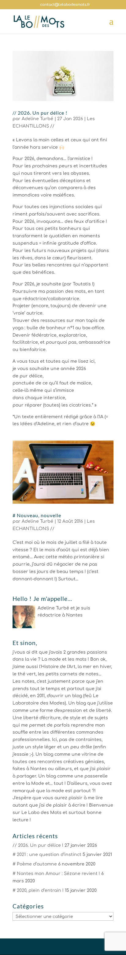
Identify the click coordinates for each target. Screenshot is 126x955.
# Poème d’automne (35, 864)
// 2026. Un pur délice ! (40, 113)
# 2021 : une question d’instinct (47, 854)
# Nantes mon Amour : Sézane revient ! (56, 873)
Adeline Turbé (37, 119)
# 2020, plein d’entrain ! (38, 890)
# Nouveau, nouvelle (37, 515)
